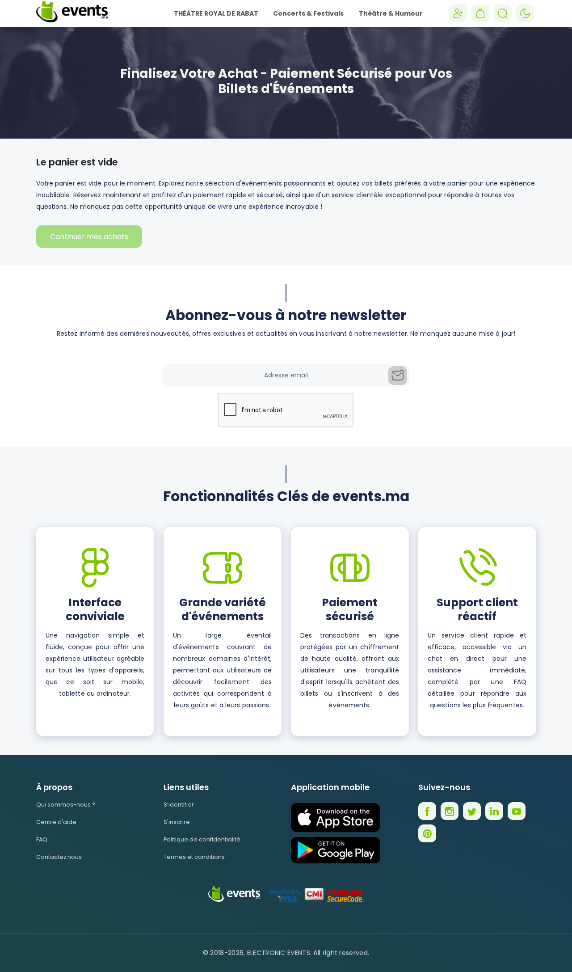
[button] (480, 13)
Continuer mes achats (89, 237)
